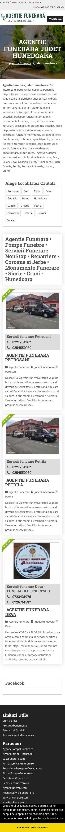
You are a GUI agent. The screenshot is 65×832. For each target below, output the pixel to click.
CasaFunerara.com (14, 758)
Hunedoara (40, 198)
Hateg (25, 198)
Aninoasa (13, 191)
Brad (26, 191)
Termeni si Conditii (14, 730)
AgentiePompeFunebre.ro (18, 748)
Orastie (24, 205)
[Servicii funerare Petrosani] (32, 311)
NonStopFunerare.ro (15, 802)
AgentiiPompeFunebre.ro (18, 753)
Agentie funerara (20, 63)
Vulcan (11, 220)
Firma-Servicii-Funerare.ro (18, 763)
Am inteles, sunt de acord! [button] (32, 827)
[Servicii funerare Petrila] (32, 436)
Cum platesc (10, 720)
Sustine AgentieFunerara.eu (19, 735)
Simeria (28, 213)
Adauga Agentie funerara (49, 7)
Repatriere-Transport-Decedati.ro (22, 768)
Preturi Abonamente (15, 725)
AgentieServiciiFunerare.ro (18, 792)
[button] (55, 19)
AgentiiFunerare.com (15, 787)
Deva (48, 191)
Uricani (41, 213)
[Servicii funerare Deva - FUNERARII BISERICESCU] (32, 561)
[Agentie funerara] (23, 17)
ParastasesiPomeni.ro (15, 778)
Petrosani (13, 213)
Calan (37, 191)
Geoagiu (12, 198)
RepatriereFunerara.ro (16, 782)
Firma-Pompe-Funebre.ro (18, 773)
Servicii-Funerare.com (16, 797)
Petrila (38, 205)
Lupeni (11, 205)
